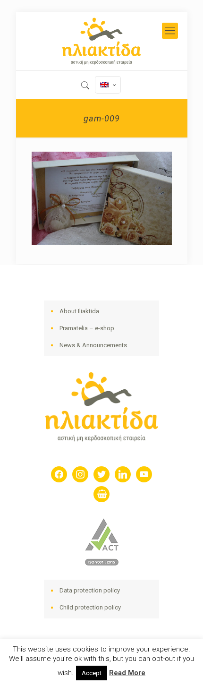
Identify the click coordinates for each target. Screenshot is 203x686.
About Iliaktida (79, 311)
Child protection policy (90, 607)
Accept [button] (92, 673)
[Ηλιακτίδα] (102, 41)
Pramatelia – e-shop (86, 328)
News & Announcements (93, 345)
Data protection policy (89, 590)
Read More (127, 673)
